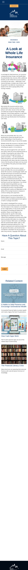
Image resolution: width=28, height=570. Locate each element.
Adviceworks (14, 6)
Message (3, 257)
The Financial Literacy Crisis (12, 366)
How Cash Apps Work (10, 336)
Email (2, 249)
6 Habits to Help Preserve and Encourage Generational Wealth (13, 306)
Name (2, 241)
